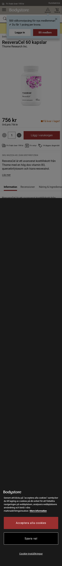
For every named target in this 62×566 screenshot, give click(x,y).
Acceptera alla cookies (31, 523)
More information (38, 511)
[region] (31, 382)
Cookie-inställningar (31, 553)
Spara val (31, 538)
